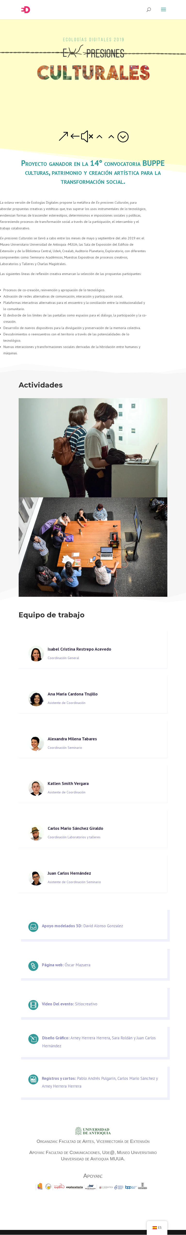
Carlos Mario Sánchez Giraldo (75, 828)
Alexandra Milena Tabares (72, 739)
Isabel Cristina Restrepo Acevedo (79, 649)
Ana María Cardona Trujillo (73, 694)
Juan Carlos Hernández (69, 873)
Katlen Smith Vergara (68, 783)
